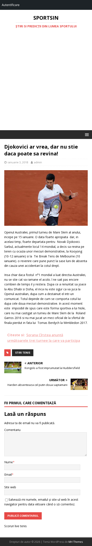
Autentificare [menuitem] (10, 5)
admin (38, 162)
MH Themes (75, 542)
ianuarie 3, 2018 (18, 162)
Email (8, 474)
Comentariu (12, 430)
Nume (8, 462)
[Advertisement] (46, 82)
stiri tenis (22, 352)
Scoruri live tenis (15, 526)
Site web (10, 487)
